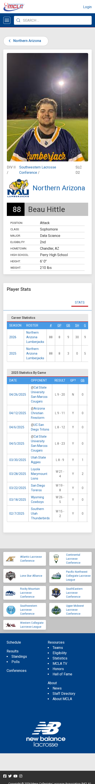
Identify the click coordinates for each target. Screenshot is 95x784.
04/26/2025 (17, 394)
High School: (19, 255)
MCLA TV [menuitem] (60, 663)
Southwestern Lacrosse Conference (28, 609)
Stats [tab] (80, 302)
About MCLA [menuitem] (62, 699)
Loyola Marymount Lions (39, 473)
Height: (15, 261)
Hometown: (18, 248)
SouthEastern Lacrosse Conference (74, 592)
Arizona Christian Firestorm (38, 413)
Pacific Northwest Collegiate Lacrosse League (78, 575)
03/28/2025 (17, 474)
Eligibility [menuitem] (60, 653)
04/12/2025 (17, 413)
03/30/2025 (17, 460)
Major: (15, 235)
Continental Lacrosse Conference (73, 558)
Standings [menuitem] (19, 656)
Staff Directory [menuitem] (64, 693)
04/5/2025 (16, 443)
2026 (12, 337)
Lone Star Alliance (31, 575)
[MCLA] (14, 7)
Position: (16, 223)
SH (77, 325)
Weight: (15, 267)
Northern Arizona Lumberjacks (35, 337)
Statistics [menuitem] (60, 658)
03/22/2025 (17, 488)
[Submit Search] (18, 20)
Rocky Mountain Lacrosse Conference (30, 592)
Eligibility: (17, 242)
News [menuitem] (57, 688)
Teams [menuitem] (58, 648)
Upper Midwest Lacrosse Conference (75, 609)
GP (59, 325)
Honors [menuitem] (58, 669)
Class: (14, 229)
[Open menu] (6, 20)
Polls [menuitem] (15, 662)
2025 (12, 353)
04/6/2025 (16, 427)
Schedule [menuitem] (14, 642)
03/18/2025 (17, 499)
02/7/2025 (16, 513)
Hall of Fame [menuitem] (62, 674)
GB (68, 325)
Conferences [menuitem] (17, 671)
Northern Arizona (26, 41)
